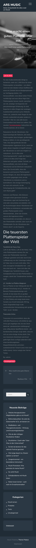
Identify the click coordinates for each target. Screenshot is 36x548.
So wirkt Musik (13, 472)
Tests (10, 509)
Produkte (11, 506)
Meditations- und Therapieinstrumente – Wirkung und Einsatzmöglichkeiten (17, 428)
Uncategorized (9, 361)
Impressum (10, 526)
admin (8, 357)
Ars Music (12, 5)
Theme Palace (23, 540)
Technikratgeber (15, 125)
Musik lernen (12, 502)
